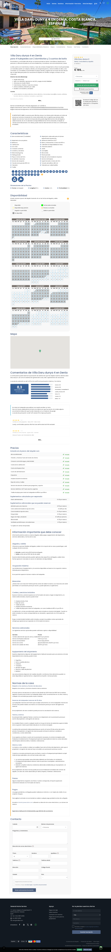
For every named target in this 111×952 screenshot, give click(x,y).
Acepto (80, 949)
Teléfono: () (16, 860)
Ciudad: (15, 874)
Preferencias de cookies (92, 943)
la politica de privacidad (39, 885)
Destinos (61, 4)
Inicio (48, 4)
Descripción (14, 47)
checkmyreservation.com (25, 802)
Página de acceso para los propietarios (56, 917)
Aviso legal (96, 941)
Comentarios (60, 47)
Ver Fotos (77, 47)
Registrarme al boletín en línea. (23, 881)
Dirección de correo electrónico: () (23, 846)
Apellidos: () (55, 853)
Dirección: (15, 867)
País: (42, 874)
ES (96, 4)
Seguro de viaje (53, 910)
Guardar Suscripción (86, 932)
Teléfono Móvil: (45, 860)
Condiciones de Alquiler (72, 941)
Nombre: (34, 853)
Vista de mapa (87, 4)
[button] (40, 351)
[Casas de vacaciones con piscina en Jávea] (11, 5)
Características (25, 47)
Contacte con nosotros (55, 914)
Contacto (85, 47)
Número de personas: (47, 824)
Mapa (52, 47)
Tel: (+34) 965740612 (18, 916)
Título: (14, 853)
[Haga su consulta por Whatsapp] (107, 3)
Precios (69, 47)
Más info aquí (87, 949)
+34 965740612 (16, 918)
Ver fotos (56, 39)
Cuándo (15, 824)
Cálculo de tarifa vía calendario (86, 85)
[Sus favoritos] (104, 3)
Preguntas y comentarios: (20, 831)
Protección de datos (86, 941)
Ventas (54, 4)
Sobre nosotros (53, 912)
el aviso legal (28, 885)
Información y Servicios (73, 4)
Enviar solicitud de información (24, 890)
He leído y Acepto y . (31, 885)
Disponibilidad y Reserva (41, 47)
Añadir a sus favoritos (87, 89)
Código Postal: (45, 867)
